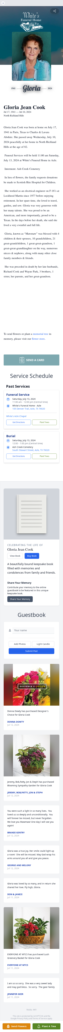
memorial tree (40, 334)
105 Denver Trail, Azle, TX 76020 (28, 408)
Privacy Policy (23, 1018)
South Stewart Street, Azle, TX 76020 (30, 450)
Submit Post (31, 651)
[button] (31, 685)
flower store (38, 338)
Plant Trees (44, 422)
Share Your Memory (20, 599)
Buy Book (32, 555)
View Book (15, 555)
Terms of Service (40, 1018)
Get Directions (19, 422)
